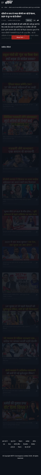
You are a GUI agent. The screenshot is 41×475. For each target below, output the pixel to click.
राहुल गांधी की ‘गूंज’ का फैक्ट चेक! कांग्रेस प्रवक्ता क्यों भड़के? (17, 74)
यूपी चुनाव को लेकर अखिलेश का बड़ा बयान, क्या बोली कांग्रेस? (17, 231)
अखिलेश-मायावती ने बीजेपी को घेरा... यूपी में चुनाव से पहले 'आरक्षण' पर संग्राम (16, 295)
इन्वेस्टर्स (13, 447)
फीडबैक (33, 444)
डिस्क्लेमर (25, 444)
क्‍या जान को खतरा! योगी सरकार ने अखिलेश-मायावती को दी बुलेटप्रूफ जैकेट (16, 391)
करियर (34, 441)
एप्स (4, 444)
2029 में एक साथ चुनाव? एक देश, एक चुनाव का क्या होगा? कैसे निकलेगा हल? (17, 263)
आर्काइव (27, 441)
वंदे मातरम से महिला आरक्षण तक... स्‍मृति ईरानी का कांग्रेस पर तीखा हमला (17, 359)
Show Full (20, 37)
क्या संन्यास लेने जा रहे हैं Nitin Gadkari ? (13, 169)
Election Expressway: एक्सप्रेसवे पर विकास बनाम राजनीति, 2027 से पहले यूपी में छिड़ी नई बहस (18, 424)
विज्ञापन (20, 441)
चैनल (9, 444)
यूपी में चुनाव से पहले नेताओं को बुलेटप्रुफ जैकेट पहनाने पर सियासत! (16, 327)
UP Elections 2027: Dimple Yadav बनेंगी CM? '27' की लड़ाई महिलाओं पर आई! (17, 105)
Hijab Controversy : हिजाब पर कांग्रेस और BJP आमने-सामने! (17, 200)
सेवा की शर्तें (27, 447)
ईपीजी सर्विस (17, 444)
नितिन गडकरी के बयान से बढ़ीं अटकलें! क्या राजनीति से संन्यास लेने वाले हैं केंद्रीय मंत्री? (17, 137)
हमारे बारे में (4, 441)
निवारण (19, 447)
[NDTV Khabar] (9, 2)
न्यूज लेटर (13, 441)
